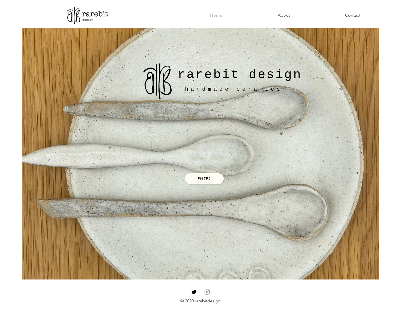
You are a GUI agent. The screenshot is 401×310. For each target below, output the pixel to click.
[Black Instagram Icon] (207, 292)
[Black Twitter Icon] (194, 292)
